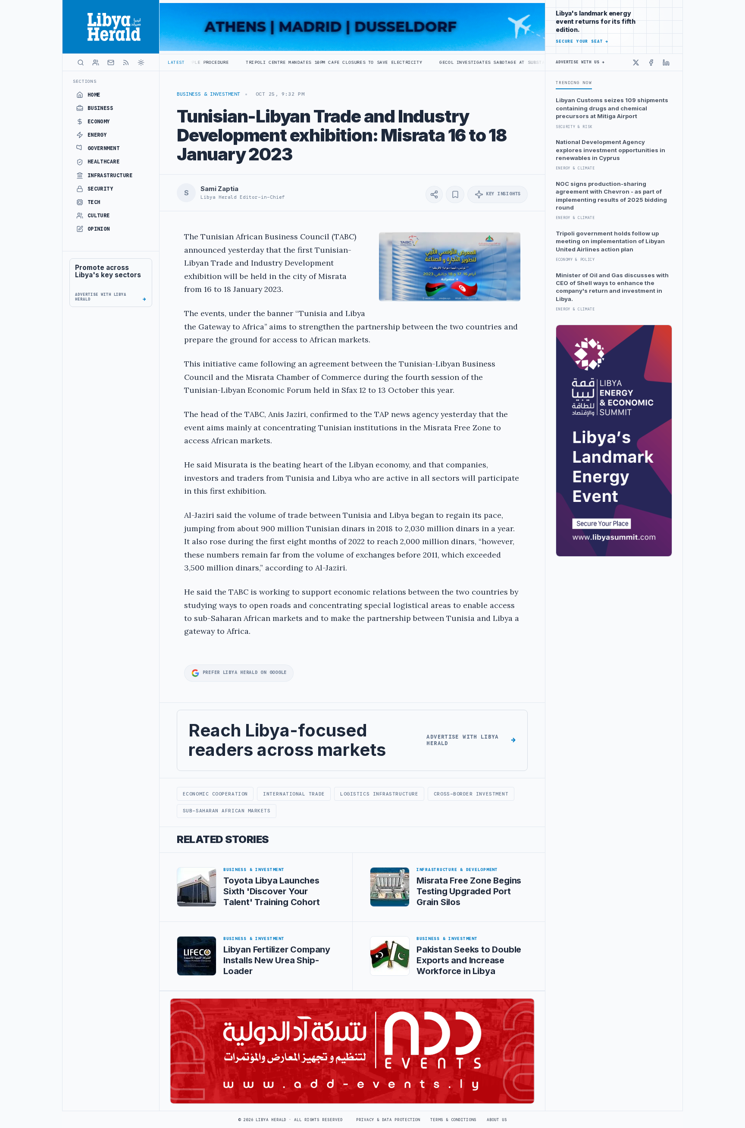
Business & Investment (208, 94)
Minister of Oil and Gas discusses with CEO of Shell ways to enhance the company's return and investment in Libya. (612, 287)
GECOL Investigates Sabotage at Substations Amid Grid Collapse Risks (477, 62)
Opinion (99, 229)
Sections (85, 81)
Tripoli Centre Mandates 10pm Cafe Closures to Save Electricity (277, 62)
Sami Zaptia (219, 189)
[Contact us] (111, 62)
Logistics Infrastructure (379, 794)
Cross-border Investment (471, 794)
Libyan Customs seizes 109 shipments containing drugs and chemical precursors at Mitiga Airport (612, 108)
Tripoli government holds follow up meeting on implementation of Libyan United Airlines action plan (610, 241)
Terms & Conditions (453, 1119)
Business (100, 108)
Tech (94, 202)
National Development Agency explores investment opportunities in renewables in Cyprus (610, 149)
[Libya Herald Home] (111, 26)
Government (104, 148)
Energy (97, 135)
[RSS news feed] (126, 62)
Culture (99, 216)
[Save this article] (455, 194)
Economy (99, 122)
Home (94, 95)
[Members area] (96, 62)
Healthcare (104, 162)
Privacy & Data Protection (388, 1119)
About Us (497, 1119)
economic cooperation (215, 794)
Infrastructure (110, 175)
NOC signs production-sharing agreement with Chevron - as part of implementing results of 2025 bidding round (611, 195)
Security (100, 189)
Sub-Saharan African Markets (227, 811)
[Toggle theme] (141, 62)
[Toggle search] (81, 62)
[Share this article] (434, 194)
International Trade (294, 794)
